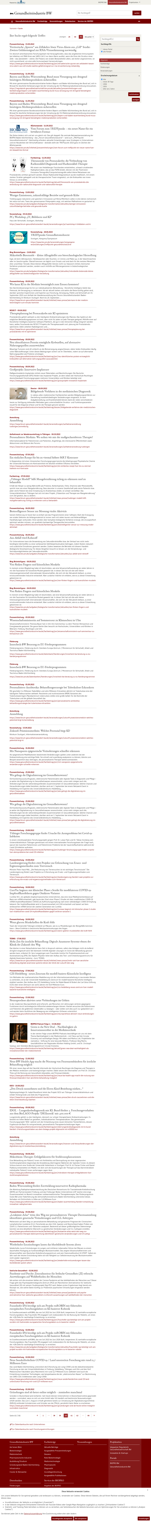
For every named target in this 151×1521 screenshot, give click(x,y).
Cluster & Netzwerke (18, 1472)
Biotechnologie (16, 1450)
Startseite (13, 28)
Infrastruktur (15, 1468)
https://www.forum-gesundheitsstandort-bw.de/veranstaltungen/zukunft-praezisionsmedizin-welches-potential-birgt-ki (52, 739)
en (139, 21)
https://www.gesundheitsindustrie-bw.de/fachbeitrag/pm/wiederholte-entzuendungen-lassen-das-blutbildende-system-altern (50, 1261)
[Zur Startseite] (31, 13)
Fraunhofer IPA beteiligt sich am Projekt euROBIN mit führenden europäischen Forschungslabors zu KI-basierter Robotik (46, 1307)
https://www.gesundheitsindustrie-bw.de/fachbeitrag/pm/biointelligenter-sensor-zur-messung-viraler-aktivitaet (52, 525)
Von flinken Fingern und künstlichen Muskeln (35, 564)
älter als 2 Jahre (109, 89)
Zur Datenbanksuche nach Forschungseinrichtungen (33, 1429)
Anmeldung (16, 420)
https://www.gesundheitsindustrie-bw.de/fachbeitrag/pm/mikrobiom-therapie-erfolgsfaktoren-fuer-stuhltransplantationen (51, 1173)
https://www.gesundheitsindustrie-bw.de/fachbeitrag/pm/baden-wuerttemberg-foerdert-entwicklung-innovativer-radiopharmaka (52, 1203)
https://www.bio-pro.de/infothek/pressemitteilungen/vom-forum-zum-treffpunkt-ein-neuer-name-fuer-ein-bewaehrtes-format (52, 148)
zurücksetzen (134, 94)
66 (88, 1415)
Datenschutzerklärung (33, 1513)
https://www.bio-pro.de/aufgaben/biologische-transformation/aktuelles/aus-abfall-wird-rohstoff (49, 554)
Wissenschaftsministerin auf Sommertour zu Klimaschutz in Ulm (45, 620)
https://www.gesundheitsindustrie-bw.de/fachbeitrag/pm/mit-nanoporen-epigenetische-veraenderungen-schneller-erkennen (46, 763)
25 (69, 37)
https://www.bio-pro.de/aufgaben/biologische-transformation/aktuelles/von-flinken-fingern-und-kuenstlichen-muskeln (49, 608)
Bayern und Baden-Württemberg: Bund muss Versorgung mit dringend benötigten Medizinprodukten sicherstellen (48, 78)
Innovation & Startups (119, 1453)
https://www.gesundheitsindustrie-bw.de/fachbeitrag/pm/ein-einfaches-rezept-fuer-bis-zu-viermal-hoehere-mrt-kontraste (50, 467)
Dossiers (47, 1454)
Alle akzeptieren (81, 1518)
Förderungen (105, 67)
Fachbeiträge (42, 21)
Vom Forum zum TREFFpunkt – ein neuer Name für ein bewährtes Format (62, 130)
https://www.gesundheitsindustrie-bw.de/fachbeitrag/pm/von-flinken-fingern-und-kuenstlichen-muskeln (53, 580)
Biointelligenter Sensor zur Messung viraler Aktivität (38, 511)
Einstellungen (144, 1518)
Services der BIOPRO (85, 21)
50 (75, 37)
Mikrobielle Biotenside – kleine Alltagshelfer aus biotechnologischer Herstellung (53, 255)
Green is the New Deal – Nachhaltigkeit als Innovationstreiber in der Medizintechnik (54, 1029)
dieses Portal (107, 49)
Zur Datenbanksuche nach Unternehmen (28, 1424)
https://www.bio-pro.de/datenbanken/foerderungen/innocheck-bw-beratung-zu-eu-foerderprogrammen (52, 676)
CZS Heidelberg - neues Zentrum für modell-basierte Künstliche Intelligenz (50, 974)
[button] (138, 75)
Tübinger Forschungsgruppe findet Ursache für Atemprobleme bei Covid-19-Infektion (51, 835)
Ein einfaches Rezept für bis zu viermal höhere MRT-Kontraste (44, 457)
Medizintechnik (16, 1454)
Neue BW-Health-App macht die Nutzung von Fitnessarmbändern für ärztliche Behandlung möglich (53, 1063)
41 (71, 1415)
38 (54, 1415)
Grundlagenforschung (53, 1472)
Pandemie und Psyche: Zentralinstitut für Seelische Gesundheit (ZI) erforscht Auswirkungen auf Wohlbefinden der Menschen (51, 1275)
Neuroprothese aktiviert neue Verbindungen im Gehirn (39, 1000)
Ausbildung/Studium (18, 1461)
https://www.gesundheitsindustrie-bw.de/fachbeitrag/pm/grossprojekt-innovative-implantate (48, 380)
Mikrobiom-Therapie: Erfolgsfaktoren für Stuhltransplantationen (45, 1157)
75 (81, 37)
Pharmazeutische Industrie (20, 1458)
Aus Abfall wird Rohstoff (23, 538)
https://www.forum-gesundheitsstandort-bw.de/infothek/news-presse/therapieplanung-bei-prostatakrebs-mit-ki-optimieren (47, 330)
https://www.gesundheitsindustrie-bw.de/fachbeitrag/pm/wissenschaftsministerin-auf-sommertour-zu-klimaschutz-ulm (52, 632)
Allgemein (104, 60)
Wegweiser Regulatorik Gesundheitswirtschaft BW (120, 1448)
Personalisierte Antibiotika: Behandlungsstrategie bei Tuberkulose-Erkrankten (52, 687)
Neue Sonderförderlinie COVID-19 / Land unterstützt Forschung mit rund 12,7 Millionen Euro (53, 1362)
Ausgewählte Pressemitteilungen (57, 1450)
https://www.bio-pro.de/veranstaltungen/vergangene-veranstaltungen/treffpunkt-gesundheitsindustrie (53, 243)
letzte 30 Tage (108, 82)
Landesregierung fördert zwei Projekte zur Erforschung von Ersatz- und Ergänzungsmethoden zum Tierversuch (48, 865)
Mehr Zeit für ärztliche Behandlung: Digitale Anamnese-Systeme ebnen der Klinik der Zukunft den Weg (50, 943)
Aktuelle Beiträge (51, 1447)
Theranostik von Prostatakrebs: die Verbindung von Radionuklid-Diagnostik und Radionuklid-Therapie (59, 163)
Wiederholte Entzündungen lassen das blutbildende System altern (45, 1244)
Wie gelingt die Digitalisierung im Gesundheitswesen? (39, 775)
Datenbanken (70, 21)
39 (60, 1415)
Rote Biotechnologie (52, 1458)
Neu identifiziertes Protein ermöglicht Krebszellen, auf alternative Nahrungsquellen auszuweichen (45, 344)
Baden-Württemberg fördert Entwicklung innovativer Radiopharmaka (48, 1186)
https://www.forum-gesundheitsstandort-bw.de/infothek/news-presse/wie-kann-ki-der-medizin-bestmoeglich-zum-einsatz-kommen (49, 301)
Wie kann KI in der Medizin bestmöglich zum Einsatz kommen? (44, 284)
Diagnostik (48, 1468)
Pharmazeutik (50, 1465)
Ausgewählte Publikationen (55, 1475)
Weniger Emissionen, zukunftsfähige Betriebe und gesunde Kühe (44, 195)
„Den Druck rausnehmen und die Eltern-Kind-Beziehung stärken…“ (46, 1089)
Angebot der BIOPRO (52, 1485)
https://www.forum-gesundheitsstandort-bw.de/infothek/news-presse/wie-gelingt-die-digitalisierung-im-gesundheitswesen (53, 821)
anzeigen (136, 100)
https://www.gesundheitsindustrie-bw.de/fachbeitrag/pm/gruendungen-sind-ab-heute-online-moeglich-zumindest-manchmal (52, 1406)
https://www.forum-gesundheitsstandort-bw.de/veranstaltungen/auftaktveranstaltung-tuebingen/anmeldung (45, 425)
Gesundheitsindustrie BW (118, 2)
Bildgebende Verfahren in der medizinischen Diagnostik (61, 391)
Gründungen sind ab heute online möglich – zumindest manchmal (46, 1392)
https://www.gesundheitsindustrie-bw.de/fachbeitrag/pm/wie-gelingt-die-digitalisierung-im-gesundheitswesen (48, 792)
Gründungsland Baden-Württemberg (24, 1465)
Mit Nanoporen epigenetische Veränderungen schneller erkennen (45, 751)
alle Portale (107, 52)
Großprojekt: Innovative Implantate (29, 369)
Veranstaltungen (56, 21)
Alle (104, 79)
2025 (105, 86)
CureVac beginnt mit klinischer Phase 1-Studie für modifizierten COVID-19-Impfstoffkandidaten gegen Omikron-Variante (51, 892)
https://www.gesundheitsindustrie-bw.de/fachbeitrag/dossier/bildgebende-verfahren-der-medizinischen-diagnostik (53, 408)
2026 (105, 84)
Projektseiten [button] (134, 2)
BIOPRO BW (102, 2)
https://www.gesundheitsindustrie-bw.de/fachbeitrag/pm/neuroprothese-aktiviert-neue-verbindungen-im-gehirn (52, 1015)
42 (77, 1415)
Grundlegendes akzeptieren (62, 1518)
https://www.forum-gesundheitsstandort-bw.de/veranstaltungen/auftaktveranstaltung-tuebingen (50, 447)
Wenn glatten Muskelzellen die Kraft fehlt (32, 922)
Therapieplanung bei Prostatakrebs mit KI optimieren (39, 313)
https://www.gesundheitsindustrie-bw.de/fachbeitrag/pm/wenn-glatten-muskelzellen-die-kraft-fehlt (51, 931)
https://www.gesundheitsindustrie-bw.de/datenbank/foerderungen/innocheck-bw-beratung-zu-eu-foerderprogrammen (50, 655)
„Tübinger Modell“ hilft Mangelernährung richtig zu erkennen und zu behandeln (48, 481)
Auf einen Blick (16, 1447)
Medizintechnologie (52, 1461)
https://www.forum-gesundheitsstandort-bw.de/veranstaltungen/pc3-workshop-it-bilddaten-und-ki (50, 224)
